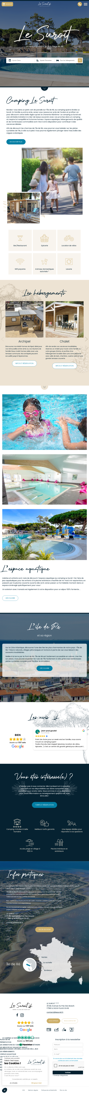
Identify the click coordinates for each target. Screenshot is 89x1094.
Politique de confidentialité (49, 1090)
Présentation (5, 1042)
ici (30, 903)
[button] (4, 1090)
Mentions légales (33, 1090)
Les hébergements (7, 1051)
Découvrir (10, 598)
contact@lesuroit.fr (14, 922)
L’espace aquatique (8, 1054)
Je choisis (13, 1083)
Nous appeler (53, 1021)
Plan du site (63, 1090)
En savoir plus (16, 142)
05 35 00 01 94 (80, 4)
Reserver (9, 4)
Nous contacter (70, 1021)
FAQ (1, 1070)
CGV (23, 1090)
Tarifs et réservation (44, 805)
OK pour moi (36, 1083)
